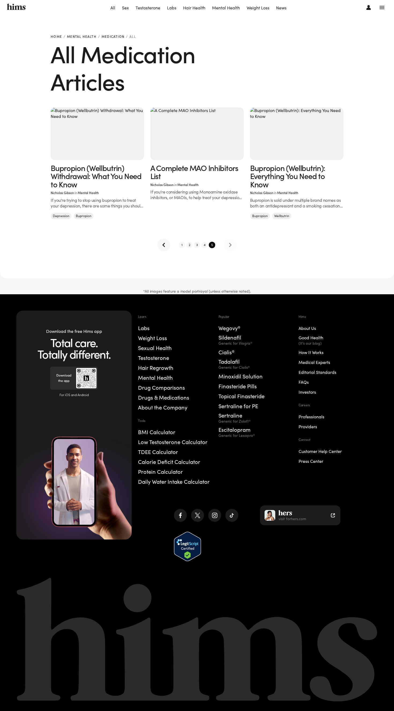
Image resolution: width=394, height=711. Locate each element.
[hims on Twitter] (197, 515)
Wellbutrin (281, 216)
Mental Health (226, 7)
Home (56, 37)
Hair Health (194, 7)
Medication (113, 37)
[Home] (16, 7)
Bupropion (83, 216)
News (281, 7)
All (112, 7)
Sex (125, 7)
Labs (171, 7)
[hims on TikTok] (231, 515)
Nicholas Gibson (62, 193)
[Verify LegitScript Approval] (187, 546)
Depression (61, 216)
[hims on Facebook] (180, 515)
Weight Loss (258, 7)
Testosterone (148, 7)
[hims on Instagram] (214, 515)
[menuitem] (112, 8)
